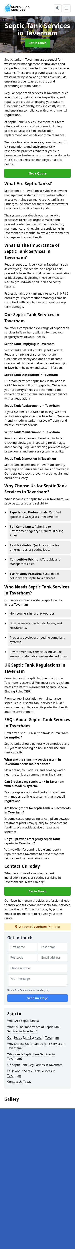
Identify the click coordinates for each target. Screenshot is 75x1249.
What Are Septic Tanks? (23, 1021)
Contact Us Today (19, 1082)
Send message (37, 998)
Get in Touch (37, 891)
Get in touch (38, 43)
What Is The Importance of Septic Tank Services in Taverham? (33, 1029)
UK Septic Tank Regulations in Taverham (34, 1065)
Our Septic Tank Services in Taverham (33, 1037)
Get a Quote (37, 173)
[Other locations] (58, 8)
